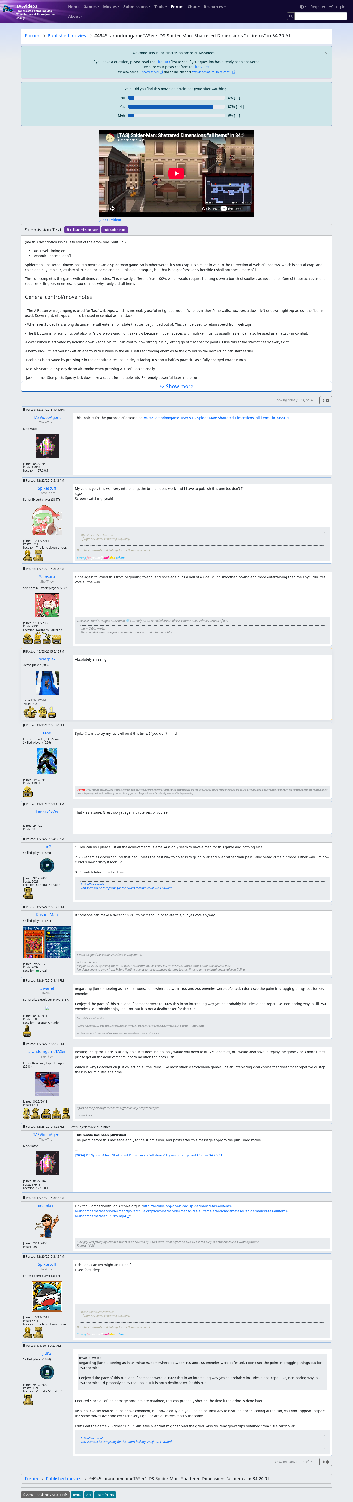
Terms (77, 1495)
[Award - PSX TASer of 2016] (38, 555)
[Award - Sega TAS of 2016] (56, 638)
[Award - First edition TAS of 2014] (52, 711)
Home (73, 6)
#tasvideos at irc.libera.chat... (211, 72)
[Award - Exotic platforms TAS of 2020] (47, 637)
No (123, 97)
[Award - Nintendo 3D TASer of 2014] (42, 711)
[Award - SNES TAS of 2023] (46, 1113)
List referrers (105, 1495)
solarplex (47, 659)
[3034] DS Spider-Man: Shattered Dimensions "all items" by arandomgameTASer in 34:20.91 (148, 1155)
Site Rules (201, 66)
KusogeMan (47, 914)
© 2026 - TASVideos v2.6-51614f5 (45, 1495)
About (74, 16)
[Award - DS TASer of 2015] (66, 1112)
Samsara (47, 576)
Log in (339, 6)
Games (90, 6)
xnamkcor (47, 1205)
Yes (122, 106)
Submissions (135, 6)
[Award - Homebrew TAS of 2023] (38, 637)
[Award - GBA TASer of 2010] (28, 892)
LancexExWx (47, 812)
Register (318, 6)
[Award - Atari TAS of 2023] (57, 1112)
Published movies (67, 35)
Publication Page (114, 230)
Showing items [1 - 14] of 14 (294, 400)
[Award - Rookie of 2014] (30, 711)
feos (47, 733)
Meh (121, 115)
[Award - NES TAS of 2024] (28, 638)
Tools (159, 6)
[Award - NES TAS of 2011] (28, 791)
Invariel (47, 988)
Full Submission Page (83, 230)
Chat (192, 6)
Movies (110, 6)
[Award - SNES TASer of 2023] (35, 1112)
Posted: (45, 410)
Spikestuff (47, 488)
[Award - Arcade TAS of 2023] (27, 1030)
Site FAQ (163, 61)
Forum (177, 6)
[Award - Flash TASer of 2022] (28, 555)
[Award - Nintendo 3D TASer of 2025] (26, 1112)
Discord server (149, 72)
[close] (325, 52)
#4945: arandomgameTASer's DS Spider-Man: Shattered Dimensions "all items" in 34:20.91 (217, 418)
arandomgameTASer (47, 1051)
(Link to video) (110, 219)
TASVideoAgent (47, 417)
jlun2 (47, 846)
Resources (213, 6)
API (88, 1495)
